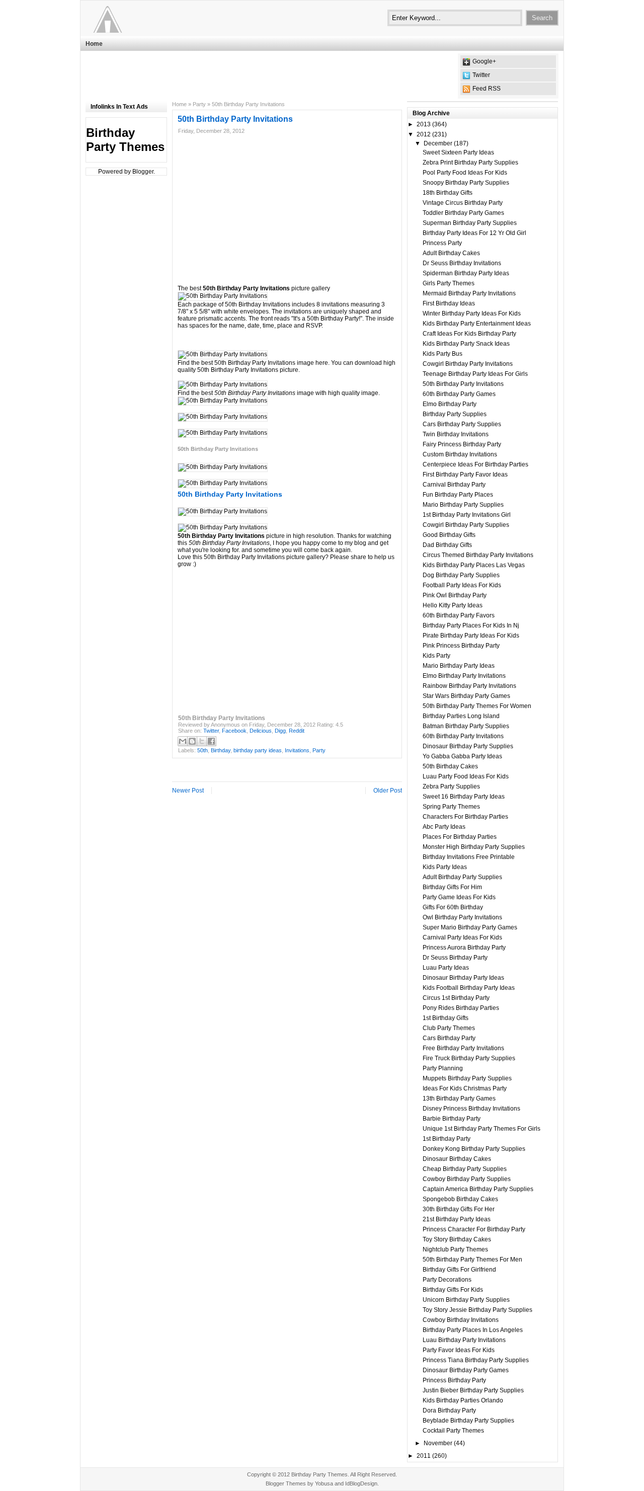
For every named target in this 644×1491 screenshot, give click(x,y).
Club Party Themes (449, 1028)
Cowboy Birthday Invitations (461, 1319)
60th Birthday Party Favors (459, 615)
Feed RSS (486, 88)
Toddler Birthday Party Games (463, 212)
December (438, 143)
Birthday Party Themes (125, 139)
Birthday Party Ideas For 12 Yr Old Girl (474, 233)
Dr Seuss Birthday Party (455, 957)
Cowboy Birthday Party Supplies (467, 1179)
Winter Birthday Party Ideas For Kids (472, 313)
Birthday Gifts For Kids (453, 1289)
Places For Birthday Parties (460, 836)
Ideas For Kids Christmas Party (465, 1088)
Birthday (220, 750)
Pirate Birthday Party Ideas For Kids (471, 635)
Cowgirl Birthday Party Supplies (466, 524)
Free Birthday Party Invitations (463, 1048)
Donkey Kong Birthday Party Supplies (474, 1148)
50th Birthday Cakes (450, 766)
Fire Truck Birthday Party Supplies (469, 1058)
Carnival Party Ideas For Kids (462, 937)
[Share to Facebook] (211, 741)
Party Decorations (447, 1279)
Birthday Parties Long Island (461, 716)
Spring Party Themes (451, 806)
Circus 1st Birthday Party (456, 997)
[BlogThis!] (192, 741)
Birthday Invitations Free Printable (469, 856)
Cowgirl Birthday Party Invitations (468, 363)
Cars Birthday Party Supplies (462, 424)
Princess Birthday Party (454, 1380)
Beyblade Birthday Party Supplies (468, 1420)
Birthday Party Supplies (455, 414)
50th (202, 750)
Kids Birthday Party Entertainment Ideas (477, 323)
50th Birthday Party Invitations (463, 383)
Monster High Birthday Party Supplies (474, 846)
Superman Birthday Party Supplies (470, 222)
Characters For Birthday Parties (465, 816)
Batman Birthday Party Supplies (466, 726)
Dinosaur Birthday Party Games (466, 1370)
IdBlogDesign (361, 1483)
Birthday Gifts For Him (452, 887)
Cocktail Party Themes (453, 1430)
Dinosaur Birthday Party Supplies (468, 746)
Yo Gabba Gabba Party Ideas (462, 756)
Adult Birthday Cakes (451, 253)
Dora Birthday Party (449, 1410)
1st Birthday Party (446, 1138)
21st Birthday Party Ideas (457, 1219)
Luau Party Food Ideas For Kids (466, 776)
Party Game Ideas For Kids (459, 897)
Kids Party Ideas (445, 867)
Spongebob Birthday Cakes (460, 1199)
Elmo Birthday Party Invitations (464, 675)
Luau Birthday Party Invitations (464, 1340)
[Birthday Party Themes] (147, 18)
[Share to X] (202, 741)
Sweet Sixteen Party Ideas (458, 152)
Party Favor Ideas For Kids (459, 1350)
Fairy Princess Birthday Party (462, 444)
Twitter (481, 75)
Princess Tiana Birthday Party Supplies (476, 1360)
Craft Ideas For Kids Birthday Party (469, 333)
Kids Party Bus (442, 353)
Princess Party (442, 243)
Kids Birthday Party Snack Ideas (466, 343)
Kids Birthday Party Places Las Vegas (474, 565)
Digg (280, 731)
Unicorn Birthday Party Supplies (466, 1299)
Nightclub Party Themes (455, 1249)
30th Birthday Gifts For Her (459, 1209)
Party (199, 104)
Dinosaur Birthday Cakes (457, 1158)
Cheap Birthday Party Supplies (465, 1168)
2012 (424, 134)
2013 (424, 124)
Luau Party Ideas (446, 967)
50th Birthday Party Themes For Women (477, 706)
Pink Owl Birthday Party (455, 595)
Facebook (234, 731)
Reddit (296, 731)
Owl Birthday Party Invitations (462, 917)
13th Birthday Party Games (459, 1098)
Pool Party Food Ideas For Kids (465, 172)
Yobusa (324, 1483)
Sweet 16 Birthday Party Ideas (464, 796)
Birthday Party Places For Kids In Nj (471, 625)
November (438, 1443)
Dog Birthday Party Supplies (461, 575)
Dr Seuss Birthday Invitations (462, 263)
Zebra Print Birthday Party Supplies (470, 162)
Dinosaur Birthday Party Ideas (463, 977)
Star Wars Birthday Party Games (466, 695)
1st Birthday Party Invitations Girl (467, 514)
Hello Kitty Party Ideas (452, 605)
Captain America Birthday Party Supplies (478, 1189)
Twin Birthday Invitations (456, 434)
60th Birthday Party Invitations (463, 736)
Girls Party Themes (448, 283)
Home (94, 43)
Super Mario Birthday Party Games (470, 927)
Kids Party (436, 655)
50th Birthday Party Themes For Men (472, 1259)
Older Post (387, 790)
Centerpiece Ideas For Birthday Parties (475, 464)
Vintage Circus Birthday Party (463, 202)
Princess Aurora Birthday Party (464, 947)
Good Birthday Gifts (449, 534)
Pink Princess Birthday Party (461, 645)
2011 (424, 1455)
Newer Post (188, 790)
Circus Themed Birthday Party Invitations (478, 555)
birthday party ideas (257, 750)
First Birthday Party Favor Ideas (465, 474)
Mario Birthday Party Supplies (463, 504)
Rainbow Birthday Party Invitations (469, 685)
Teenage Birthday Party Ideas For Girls (475, 373)
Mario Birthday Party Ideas (459, 665)
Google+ (484, 61)
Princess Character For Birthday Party (474, 1229)
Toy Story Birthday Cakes (457, 1239)
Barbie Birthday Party (451, 1118)
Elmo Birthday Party (449, 404)
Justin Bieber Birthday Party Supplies (473, 1390)
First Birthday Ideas (449, 303)
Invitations (297, 750)
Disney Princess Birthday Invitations (471, 1108)
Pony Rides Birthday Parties (461, 1007)
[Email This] (183, 741)
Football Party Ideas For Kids (462, 585)
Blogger (142, 171)
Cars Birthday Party (449, 1038)
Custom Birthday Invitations (460, 454)
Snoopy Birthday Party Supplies (466, 182)
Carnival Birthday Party (454, 484)
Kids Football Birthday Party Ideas (469, 987)
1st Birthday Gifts (445, 1018)
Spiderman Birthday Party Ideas (466, 273)
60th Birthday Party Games (459, 394)
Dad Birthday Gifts (447, 544)
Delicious (261, 731)
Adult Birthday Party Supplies (462, 877)
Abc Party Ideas (444, 826)
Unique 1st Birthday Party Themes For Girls (481, 1128)
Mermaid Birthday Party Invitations (469, 293)
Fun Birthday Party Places (458, 494)
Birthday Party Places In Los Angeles (473, 1329)
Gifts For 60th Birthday (453, 907)
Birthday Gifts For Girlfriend (459, 1269)
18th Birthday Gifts (447, 192)
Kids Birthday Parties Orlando (463, 1400)
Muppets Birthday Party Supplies (467, 1078)
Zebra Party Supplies (451, 786)
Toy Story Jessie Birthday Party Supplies (477, 1309)
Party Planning (443, 1068)
